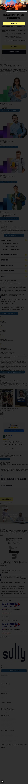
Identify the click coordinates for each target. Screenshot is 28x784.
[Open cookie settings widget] (2, 781)
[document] (14, 392)
